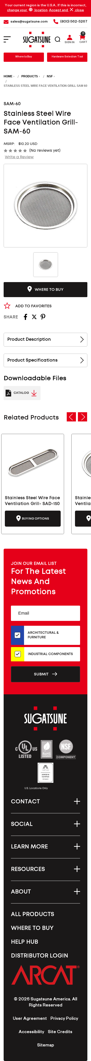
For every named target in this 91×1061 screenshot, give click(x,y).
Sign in (69, 42)
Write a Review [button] (19, 157)
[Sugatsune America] (37, 39)
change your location (27, 10)
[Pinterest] (43, 318)
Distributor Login (39, 956)
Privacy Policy (64, 1019)
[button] (45, 975)
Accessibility (31, 1032)
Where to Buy (23, 57)
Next (82, 417)
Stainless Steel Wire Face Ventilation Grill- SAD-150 (32, 501)
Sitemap (45, 1046)
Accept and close (66, 10)
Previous (71, 417)
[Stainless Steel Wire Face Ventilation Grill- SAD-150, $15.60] (33, 464)
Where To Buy (32, 928)
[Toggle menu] (10, 39)
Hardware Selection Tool (67, 57)
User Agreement (30, 1019)
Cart (83, 42)
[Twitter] (34, 318)
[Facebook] (25, 318)
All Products (32, 914)
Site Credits (60, 1032)
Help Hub (24, 942)
